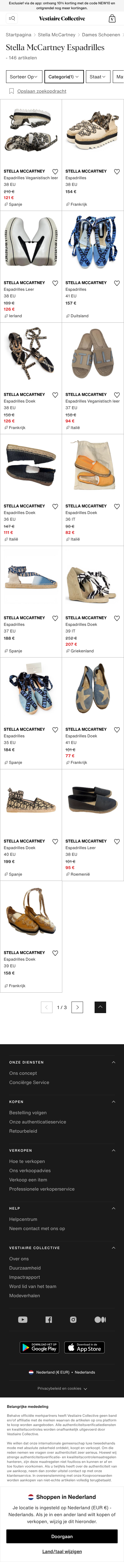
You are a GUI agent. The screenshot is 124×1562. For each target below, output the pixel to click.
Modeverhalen (24, 1295)
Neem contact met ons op (37, 1228)
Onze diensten (26, 1062)
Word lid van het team (33, 1286)
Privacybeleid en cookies (59, 1388)
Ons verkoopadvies (30, 1170)
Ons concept (23, 1073)
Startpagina (18, 34)
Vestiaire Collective (34, 1248)
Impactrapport (24, 1277)
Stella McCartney (57, 34)
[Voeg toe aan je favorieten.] (55, 171)
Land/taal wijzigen (62, 1551)
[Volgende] (77, 1007)
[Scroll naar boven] (100, 1007)
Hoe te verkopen (27, 1161)
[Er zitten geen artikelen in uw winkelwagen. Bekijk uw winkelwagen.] (112, 18)
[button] (112, 18)
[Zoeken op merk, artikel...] (12, 18)
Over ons (19, 1258)
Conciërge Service (29, 1082)
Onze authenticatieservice (37, 1121)
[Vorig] (46, 1007)
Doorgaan (62, 1536)
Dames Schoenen (101, 34)
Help (14, 1208)
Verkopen (20, 1150)
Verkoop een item (28, 1179)
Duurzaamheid (25, 1267)
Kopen (16, 1102)
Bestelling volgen (28, 1112)
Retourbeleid (23, 1130)
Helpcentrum (23, 1219)
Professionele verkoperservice (42, 1188)
